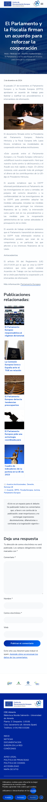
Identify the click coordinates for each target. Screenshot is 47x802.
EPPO (17, 490)
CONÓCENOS (10, 748)
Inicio (6, 53)
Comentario (10, 557)
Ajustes (33, 797)
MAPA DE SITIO (11, 769)
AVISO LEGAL (10, 757)
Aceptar (8, 797)
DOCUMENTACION (12, 742)
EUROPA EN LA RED (13, 745)
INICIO (7, 736)
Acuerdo (10, 490)
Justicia (37, 490)
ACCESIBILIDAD (11, 766)
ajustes (33, 790)
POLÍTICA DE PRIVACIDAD (16, 760)
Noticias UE (15, 53)
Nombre (8, 598)
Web (6, 627)
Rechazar (20, 797)
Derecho (30, 484)
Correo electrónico (13, 613)
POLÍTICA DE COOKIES (14, 763)
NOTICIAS (8, 739)
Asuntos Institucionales (31, 53)
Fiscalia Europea (26, 490)
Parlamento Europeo (30, 284)
